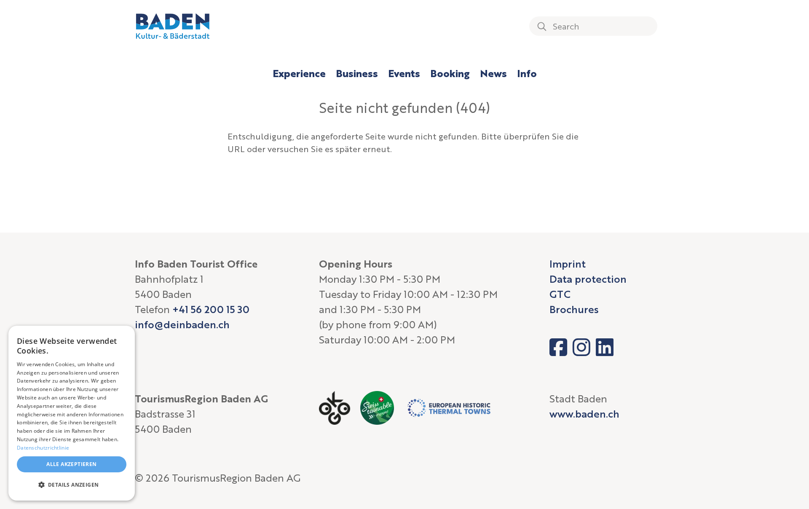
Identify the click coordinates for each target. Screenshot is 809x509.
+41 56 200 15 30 (210, 309)
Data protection (588, 278)
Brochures (574, 309)
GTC (560, 294)
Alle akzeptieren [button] (71, 464)
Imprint (567, 263)
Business (357, 73)
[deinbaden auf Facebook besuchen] (558, 347)
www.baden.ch (584, 413)
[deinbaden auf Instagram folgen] (581, 347)
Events (404, 73)
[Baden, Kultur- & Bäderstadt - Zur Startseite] (173, 26)
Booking (450, 73)
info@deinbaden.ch (182, 324)
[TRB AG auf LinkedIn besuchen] (604, 347)
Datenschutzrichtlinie (43, 447)
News (493, 73)
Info (527, 73)
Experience (299, 73)
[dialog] (71, 413)
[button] (71, 485)
